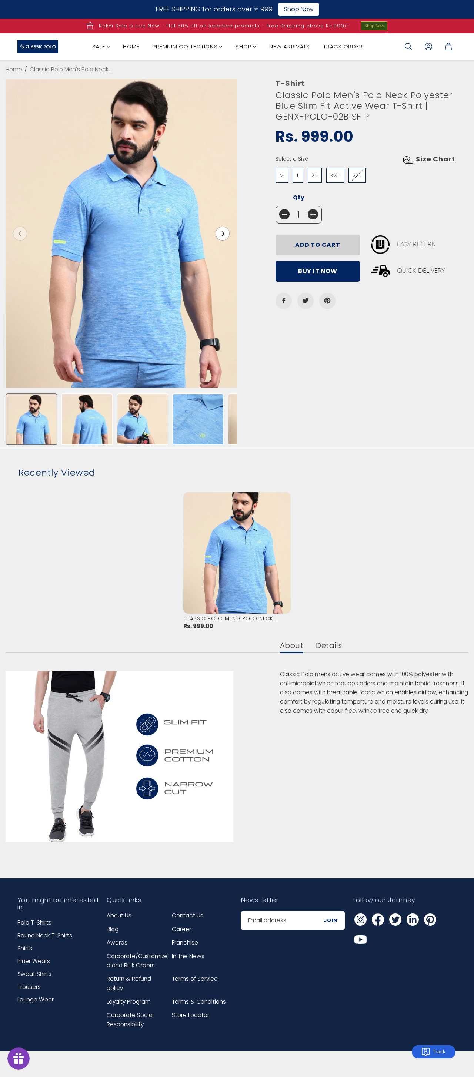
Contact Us (187, 915)
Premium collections (186, 46)
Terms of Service (195, 979)
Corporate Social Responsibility (130, 1019)
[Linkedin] (412, 919)
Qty (299, 197)
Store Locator (190, 1015)
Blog (112, 929)
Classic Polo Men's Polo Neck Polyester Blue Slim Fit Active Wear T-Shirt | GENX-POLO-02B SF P (234, 618)
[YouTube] (360, 939)
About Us (119, 915)
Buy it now (317, 270)
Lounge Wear (35, 999)
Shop (244, 46)
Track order (343, 46)
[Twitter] (305, 300)
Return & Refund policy (129, 983)
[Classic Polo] (37, 46)
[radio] (282, 175)
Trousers (29, 987)
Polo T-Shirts (34, 922)
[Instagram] (360, 919)
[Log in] (428, 46)
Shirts (24, 948)
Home (131, 46)
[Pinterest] (327, 300)
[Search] (408, 46)
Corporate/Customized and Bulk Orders (137, 960)
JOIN (330, 920)
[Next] (223, 234)
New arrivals (289, 46)
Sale (99, 46)
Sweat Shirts (34, 974)
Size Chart (435, 159)
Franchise (185, 942)
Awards (117, 942)
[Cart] (448, 46)
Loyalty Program (129, 1002)
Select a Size (292, 158)
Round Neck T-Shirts (44, 935)
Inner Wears (33, 961)
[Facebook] (284, 300)
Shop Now (374, 25)
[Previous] (20, 234)
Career (181, 929)
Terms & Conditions (199, 1002)
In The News (188, 956)
